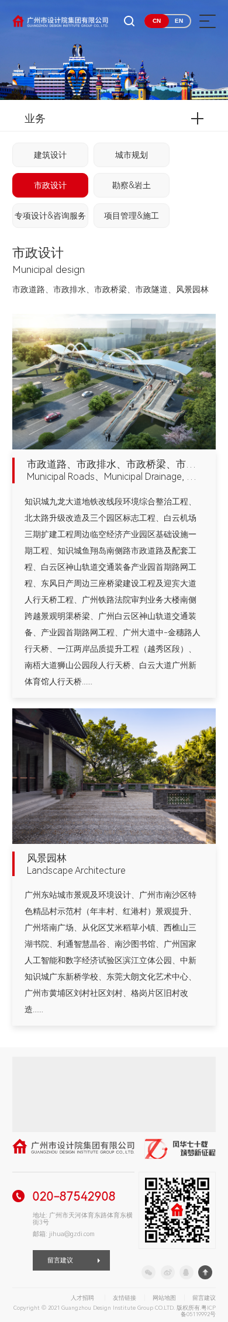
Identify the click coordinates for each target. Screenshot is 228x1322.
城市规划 (131, 155)
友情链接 (124, 1298)
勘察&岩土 (131, 185)
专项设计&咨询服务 (50, 215)
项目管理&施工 (131, 215)
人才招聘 (82, 1298)
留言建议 (60, 1260)
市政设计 (50, 185)
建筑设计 (50, 155)
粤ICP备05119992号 (198, 1311)
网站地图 (164, 1298)
